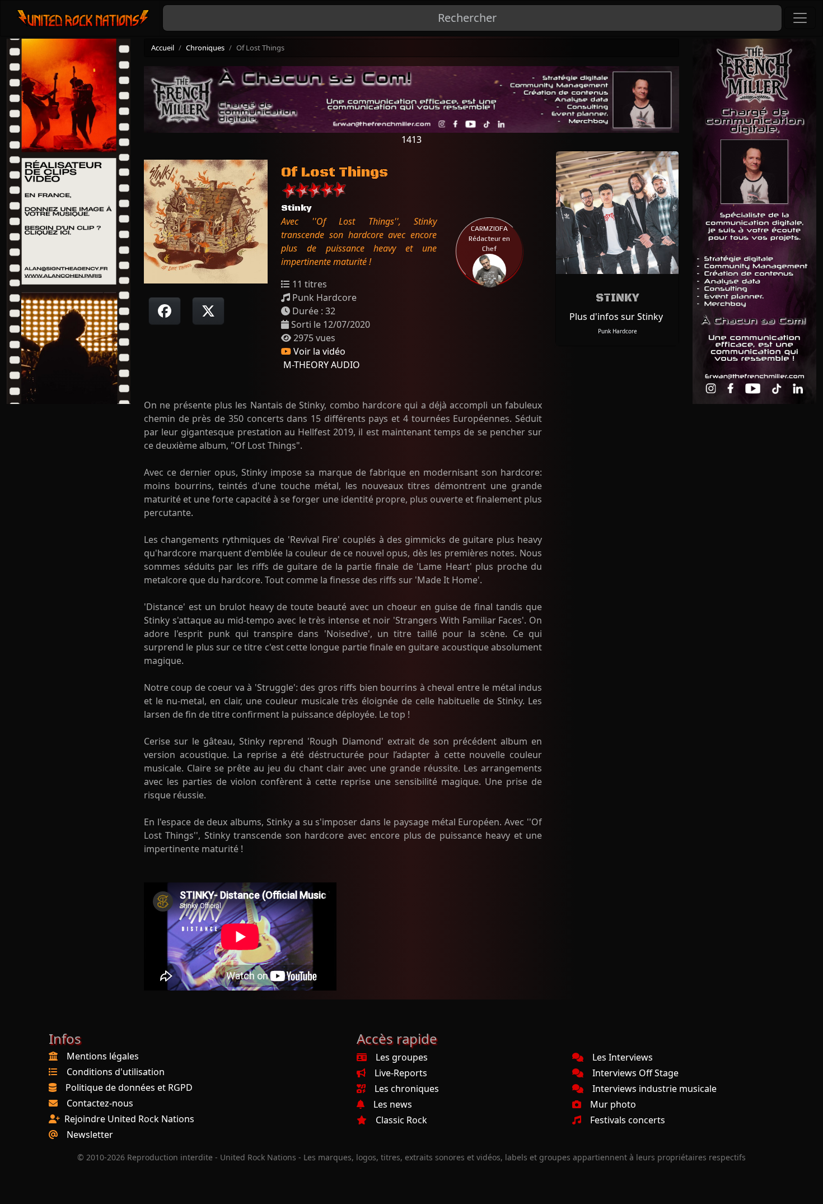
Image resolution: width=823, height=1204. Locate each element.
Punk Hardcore (617, 331)
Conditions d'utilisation (116, 1072)
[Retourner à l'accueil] (83, 18)
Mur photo (613, 1104)
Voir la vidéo (318, 351)
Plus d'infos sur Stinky (616, 316)
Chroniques (205, 48)
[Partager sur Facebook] (164, 311)
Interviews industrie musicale (654, 1088)
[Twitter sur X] (208, 311)
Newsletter (90, 1134)
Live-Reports (401, 1073)
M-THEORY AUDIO (320, 365)
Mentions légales (103, 1056)
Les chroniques (407, 1088)
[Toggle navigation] (800, 18)
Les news (392, 1104)
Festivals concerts (627, 1120)
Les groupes (402, 1057)
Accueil (162, 48)
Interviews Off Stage (635, 1073)
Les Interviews (622, 1057)
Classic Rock (401, 1120)
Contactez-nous (100, 1103)
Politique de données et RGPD (129, 1087)
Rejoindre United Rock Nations (129, 1119)
